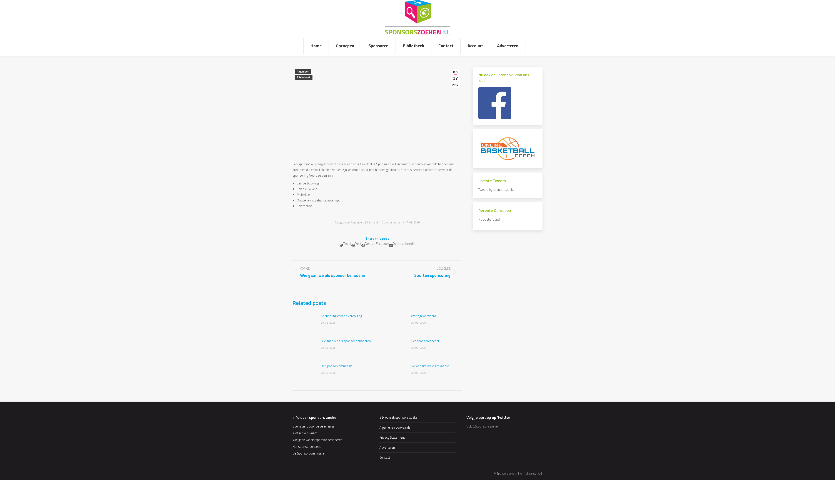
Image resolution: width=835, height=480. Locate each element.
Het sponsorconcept (425, 340)
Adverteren (387, 447)
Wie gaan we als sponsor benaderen (346, 340)
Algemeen (303, 71)
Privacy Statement (392, 437)
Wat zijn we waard (423, 315)
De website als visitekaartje (430, 365)
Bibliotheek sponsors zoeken (399, 417)
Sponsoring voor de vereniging (341, 315)
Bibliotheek (304, 77)
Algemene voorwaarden (395, 427)
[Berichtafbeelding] (304, 323)
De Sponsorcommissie (336, 365)
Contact (384, 457)
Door (392, 222)
